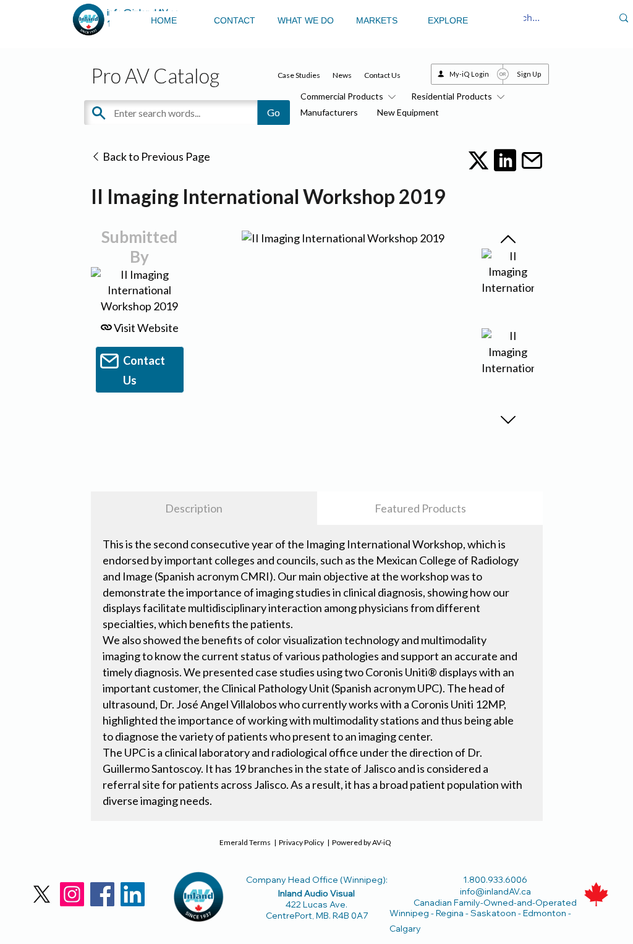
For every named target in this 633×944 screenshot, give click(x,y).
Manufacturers (329, 112)
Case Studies (299, 75)
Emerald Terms (245, 842)
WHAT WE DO (306, 20)
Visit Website (145, 327)
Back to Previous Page (155, 156)
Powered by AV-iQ (361, 842)
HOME (164, 20)
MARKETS (376, 20)
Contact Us (382, 75)
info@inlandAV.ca (495, 891)
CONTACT (234, 20)
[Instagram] (72, 894)
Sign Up (529, 74)
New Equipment (408, 112)
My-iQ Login (469, 74)
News (342, 75)
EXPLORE (448, 20)
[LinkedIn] (133, 894)
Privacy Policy (301, 842)
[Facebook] (102, 894)
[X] (42, 894)
